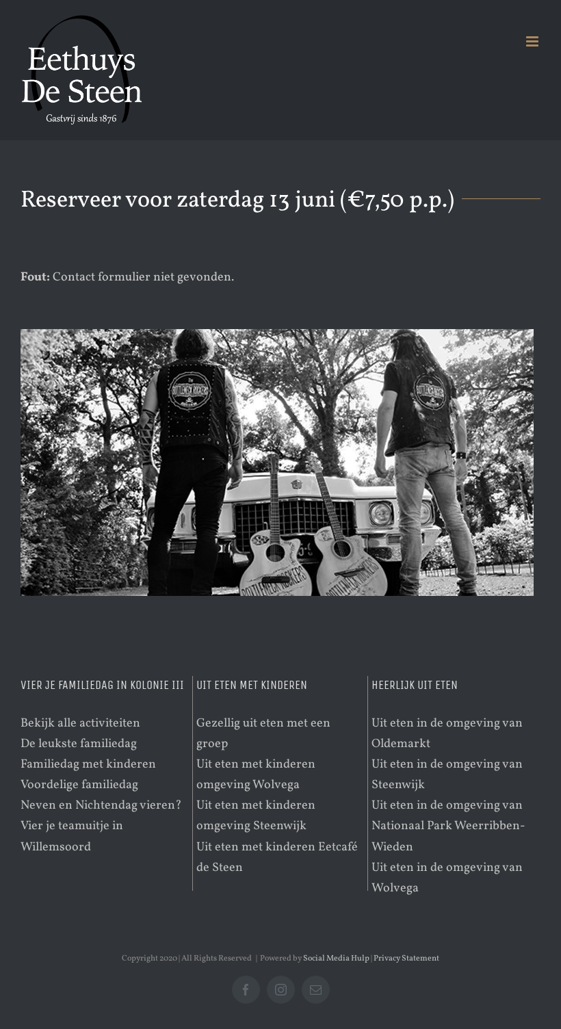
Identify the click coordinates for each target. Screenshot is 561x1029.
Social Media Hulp (336, 958)
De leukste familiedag (79, 744)
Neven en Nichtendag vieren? (101, 805)
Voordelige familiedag (79, 785)
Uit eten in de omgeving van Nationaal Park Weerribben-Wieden (448, 826)
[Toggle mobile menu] (533, 41)
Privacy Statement (406, 958)
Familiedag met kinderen (88, 764)
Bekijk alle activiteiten (80, 723)
